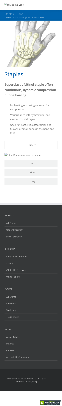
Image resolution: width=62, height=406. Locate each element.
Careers (10, 350)
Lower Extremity (14, 236)
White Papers (13, 276)
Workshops (11, 310)
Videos (9, 263)
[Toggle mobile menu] (56, 5)
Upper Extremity (14, 229)
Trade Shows (12, 316)
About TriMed (13, 337)
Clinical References (16, 270)
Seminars (11, 303)
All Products (12, 223)
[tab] (31, 145)
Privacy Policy (31, 381)
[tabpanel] (31, 155)
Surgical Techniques (16, 256)
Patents (10, 343)
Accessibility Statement (18, 357)
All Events (11, 296)
